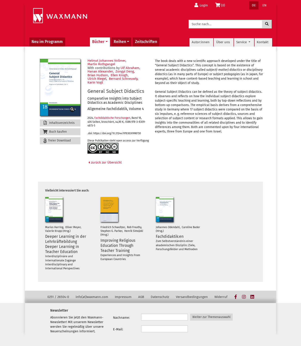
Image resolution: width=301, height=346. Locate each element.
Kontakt (262, 42)
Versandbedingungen (192, 297)
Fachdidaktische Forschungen (112, 117)
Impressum (123, 297)
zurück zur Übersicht (106, 162)
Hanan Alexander (100, 71)
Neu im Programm (47, 41)
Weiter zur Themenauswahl (211, 317)
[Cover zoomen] (60, 87)
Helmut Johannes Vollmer (106, 61)
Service (242, 42)
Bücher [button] (98, 41)
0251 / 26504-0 (58, 297)
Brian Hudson (97, 75)
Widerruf (220, 297)
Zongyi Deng (124, 71)
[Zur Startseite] (60, 15)
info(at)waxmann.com (92, 297)
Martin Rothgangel (101, 64)
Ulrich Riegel (96, 79)
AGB (141, 297)
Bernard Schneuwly (123, 79)
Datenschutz (160, 297)
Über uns (223, 42)
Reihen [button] (120, 41)
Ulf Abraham (130, 68)
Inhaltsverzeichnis (61, 123)
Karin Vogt (95, 82)
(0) (224, 5)
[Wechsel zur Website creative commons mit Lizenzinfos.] (103, 148)
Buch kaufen (57, 132)
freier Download (59, 140)
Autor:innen (201, 42)
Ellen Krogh (119, 75)
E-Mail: (118, 329)
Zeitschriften (146, 41)
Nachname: (121, 318)
